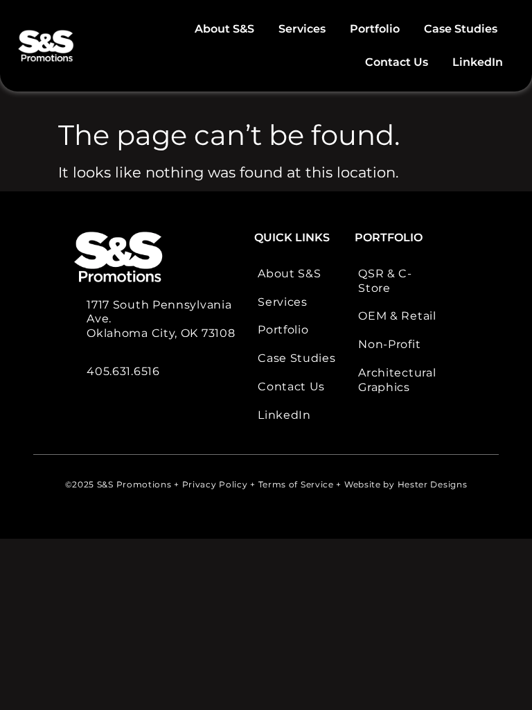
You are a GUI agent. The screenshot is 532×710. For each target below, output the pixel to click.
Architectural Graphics (397, 380)
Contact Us (396, 62)
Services (302, 28)
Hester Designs (433, 484)
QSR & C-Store (385, 281)
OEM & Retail (397, 315)
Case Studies (460, 28)
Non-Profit (389, 344)
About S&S (224, 28)
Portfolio (375, 28)
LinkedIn (477, 62)
